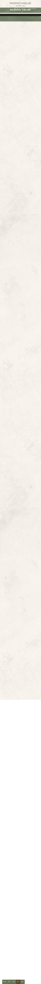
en (4, 982)
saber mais (18, 437)
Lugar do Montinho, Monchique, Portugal (20, 781)
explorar (18, 253)
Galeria (15, 819)
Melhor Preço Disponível (25, 8)
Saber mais (20, 538)
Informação (11, 831)
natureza (15, 118)
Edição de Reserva (14, 870)
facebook (10, 862)
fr (9, 982)
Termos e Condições (15, 835)
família (27, 118)
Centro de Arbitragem (16, 844)
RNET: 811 (9, 853)
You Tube (9, 866)
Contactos (25, 815)
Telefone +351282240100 (16, 789)
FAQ (7, 819)
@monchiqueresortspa (20, 675)
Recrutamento (12, 839)
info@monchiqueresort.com (18, 796)
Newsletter (26, 827)
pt (18, 982)
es (22, 982)
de (13, 982)
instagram (22, 862)
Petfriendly (11, 827)
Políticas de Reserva (16, 823)
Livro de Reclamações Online (16, 856)
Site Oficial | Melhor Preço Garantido (19, 847)
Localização (11, 815)
